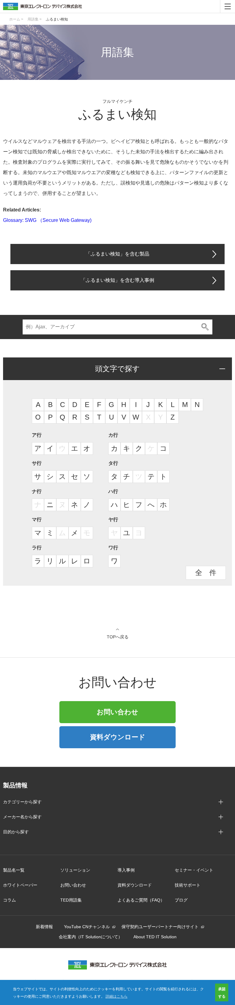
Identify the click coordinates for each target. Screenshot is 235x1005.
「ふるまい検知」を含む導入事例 (117, 280)
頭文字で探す (117, 368)
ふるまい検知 (57, 19)
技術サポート (187, 885)
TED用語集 (71, 900)
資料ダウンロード (117, 737)
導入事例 (126, 870)
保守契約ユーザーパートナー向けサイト (160, 926)
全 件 (205, 573)
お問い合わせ (117, 712)
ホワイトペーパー (20, 885)
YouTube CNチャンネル (87, 926)
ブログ (181, 900)
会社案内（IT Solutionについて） (90, 936)
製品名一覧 (13, 870)
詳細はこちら (117, 996)
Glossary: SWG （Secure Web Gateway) (47, 220)
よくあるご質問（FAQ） (141, 900)
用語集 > (35, 19)
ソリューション (75, 870)
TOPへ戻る (118, 636)
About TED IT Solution (155, 936)
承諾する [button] (222, 992)
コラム (9, 900)
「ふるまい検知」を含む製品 (117, 253)
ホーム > (16, 19)
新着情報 (44, 926)
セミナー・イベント (194, 870)
